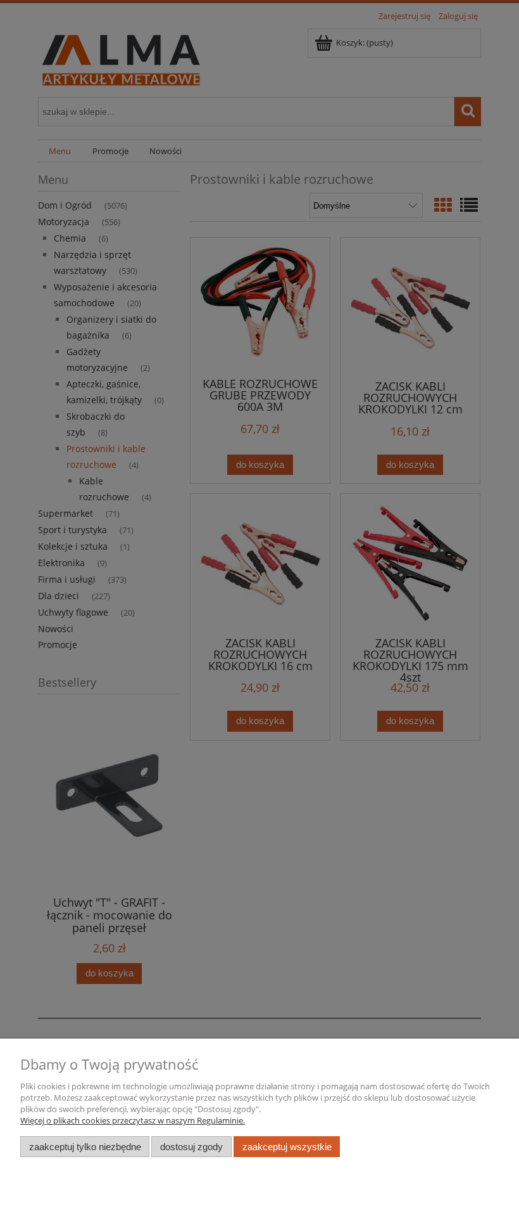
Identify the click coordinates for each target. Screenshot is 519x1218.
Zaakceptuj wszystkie (287, 1146)
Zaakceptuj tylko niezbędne (85, 1146)
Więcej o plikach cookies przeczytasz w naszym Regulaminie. (132, 1120)
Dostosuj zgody (191, 1146)
